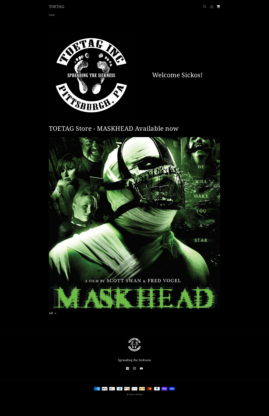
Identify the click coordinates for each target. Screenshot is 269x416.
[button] (204, 6)
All (51, 313)
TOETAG (138, 394)
